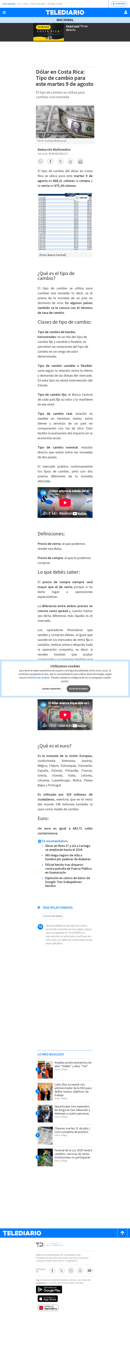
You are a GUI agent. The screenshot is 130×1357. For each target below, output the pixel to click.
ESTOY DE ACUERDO (78, 688)
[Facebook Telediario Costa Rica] (52, 1270)
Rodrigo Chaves (55, 3)
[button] (40, 161)
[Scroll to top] (122, 1233)
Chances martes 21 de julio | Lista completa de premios (72, 1130)
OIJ (19, 3)
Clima (25, 3)
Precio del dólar (38, 3)
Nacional (65, 20)
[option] (65, 124)
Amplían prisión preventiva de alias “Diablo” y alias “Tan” (73, 1064)
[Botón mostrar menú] (4, 12)
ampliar (83, 197)
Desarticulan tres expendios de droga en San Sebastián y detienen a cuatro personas (72, 1110)
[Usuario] (125, 12)
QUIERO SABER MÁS (51, 688)
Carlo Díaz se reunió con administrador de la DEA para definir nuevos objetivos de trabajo (73, 1089)
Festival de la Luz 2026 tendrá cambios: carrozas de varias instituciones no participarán (73, 1154)
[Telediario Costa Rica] (65, 12)
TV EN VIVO (120, 3)
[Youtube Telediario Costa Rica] (90, 1270)
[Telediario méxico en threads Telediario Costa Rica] (80, 1270)
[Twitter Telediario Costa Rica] (62, 1270)
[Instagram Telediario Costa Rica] (71, 1270)
